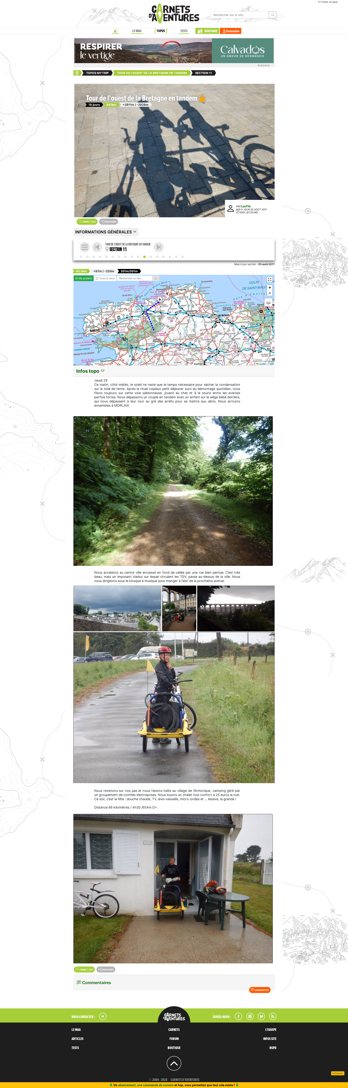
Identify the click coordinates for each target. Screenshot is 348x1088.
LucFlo (246, 206)
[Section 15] (170, 257)
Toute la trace (106, 278)
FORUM (174, 1039)
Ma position (85, 278)
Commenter (261, 990)
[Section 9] (131, 257)
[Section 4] (100, 257)
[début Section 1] (81, 257)
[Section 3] (93, 257)
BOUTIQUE (210, 31)
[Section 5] (106, 257)
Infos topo (88, 371)
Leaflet (262, 363)
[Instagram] (248, 1019)
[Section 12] (159, 247)
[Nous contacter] (101, 1019)
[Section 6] (112, 257)
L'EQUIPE (270, 1030)
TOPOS (161, 31)
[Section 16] (176, 257)
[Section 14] (163, 257)
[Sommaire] (85, 247)
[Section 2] (87, 257)
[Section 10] (138, 257)
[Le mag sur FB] (237, 1019)
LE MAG (136, 31)
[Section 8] (125, 257)
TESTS (184, 31)
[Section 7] (119, 257)
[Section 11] (144, 257)
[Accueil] (115, 31)
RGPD (273, 1048)
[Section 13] (157, 257)
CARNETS (174, 1030)
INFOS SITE (269, 1039)
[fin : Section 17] (182, 257)
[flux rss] (271, 1019)
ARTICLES (77, 1039)
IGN (272, 363)
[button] (160, 299)
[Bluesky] (259, 1019)
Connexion (232, 31)
